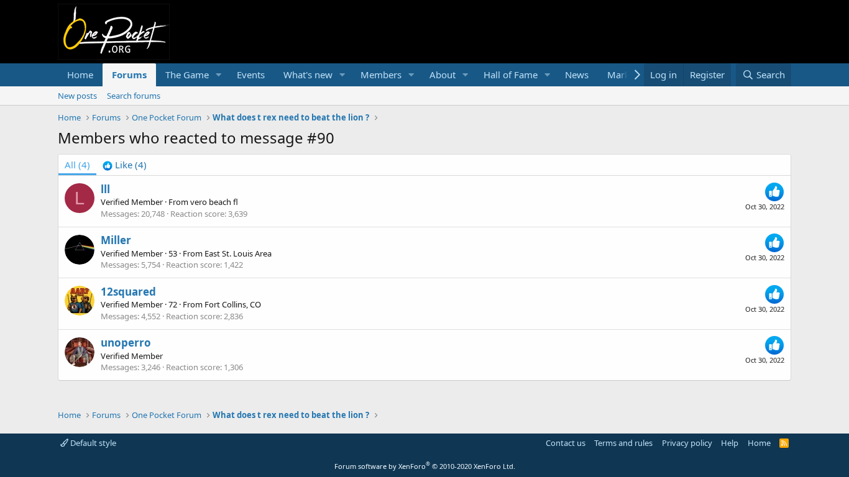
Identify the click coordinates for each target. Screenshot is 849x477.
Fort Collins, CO (232, 304)
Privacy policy (687, 442)
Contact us (565, 442)
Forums (129, 74)
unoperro (126, 342)
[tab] (124, 165)
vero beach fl (214, 201)
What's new (308, 74)
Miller (116, 240)
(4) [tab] (77, 164)
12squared (128, 291)
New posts (77, 95)
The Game (187, 74)
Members (381, 74)
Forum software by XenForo (424, 466)
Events (251, 74)
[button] (218, 74)
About (442, 74)
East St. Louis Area (238, 253)
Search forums (133, 95)
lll (105, 189)
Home (80, 74)
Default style (92, 442)
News (577, 74)
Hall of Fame (511, 74)
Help (729, 442)
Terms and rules (623, 442)
